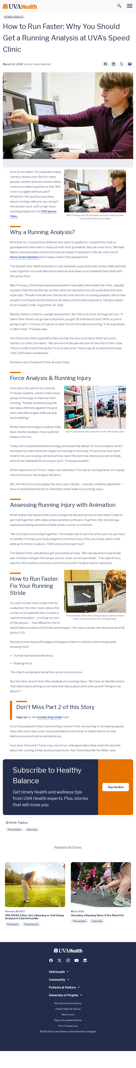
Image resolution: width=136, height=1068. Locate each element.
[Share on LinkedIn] (113, 64)
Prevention (14, 829)
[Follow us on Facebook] (51, 960)
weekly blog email (49, 717)
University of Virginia (63, 995)
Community (57, 979)
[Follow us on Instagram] (68, 960)
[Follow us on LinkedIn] (85, 960)
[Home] (20, 6)
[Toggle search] (119, 6)
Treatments (31, 924)
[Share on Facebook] (105, 64)
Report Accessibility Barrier (68, 1020)
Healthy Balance (13, 17)
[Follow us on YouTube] (76, 960)
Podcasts (12, 924)
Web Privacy (68, 1014)
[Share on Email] (129, 64)
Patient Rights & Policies (68, 1009)
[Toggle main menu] (130, 6)
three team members (24, 257)
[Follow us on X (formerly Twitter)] (59, 960)
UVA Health (57, 972)
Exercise (32, 829)
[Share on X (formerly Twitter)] (121, 64)
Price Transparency (68, 1026)
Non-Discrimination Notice (68, 1003)
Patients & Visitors (62, 987)
